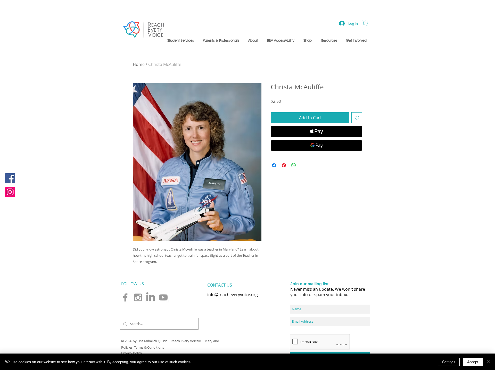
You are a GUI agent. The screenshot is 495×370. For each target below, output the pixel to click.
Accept (472, 361)
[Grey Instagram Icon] (138, 297)
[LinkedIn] (150, 297)
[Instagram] (10, 192)
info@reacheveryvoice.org (232, 294)
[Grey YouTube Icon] (163, 297)
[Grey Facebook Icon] (125, 297)
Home (139, 64)
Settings (448, 361)
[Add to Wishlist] (356, 117)
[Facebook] (10, 178)
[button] (181, 40)
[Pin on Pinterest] (284, 165)
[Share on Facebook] (274, 165)
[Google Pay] (316, 145)
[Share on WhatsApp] (294, 165)
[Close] (489, 362)
